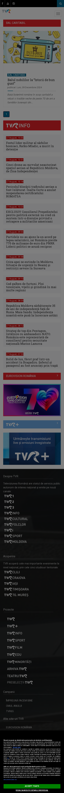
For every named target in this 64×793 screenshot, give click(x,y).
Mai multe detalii (16, 747)
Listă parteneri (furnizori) (10, 779)
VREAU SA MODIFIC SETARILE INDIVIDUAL (32, 790)
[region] (32, 761)
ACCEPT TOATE (32, 786)
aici (8, 758)
